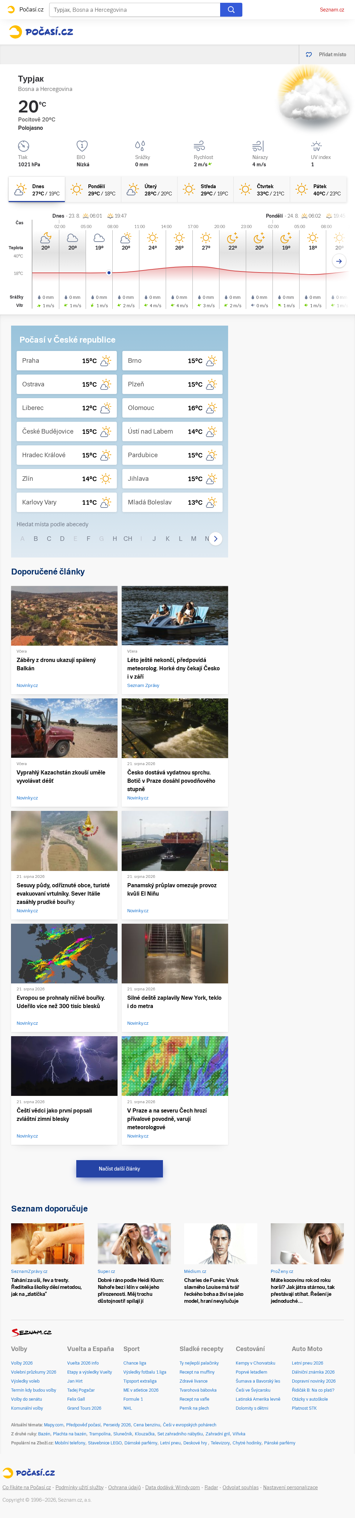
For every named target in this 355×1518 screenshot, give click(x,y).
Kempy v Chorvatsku (255, 1363)
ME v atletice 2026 (140, 1390)
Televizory (220, 1443)
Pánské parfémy (279, 1443)
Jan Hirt (75, 1381)
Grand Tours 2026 (84, 1408)
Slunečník (122, 1434)
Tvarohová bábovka (198, 1390)
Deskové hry (195, 1443)
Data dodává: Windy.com (172, 1487)
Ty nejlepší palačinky (199, 1363)
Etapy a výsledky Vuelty (89, 1372)
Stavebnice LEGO (105, 1443)
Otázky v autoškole (310, 1399)
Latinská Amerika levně (258, 1399)
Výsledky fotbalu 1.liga (144, 1372)
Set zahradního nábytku (180, 1434)
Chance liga (134, 1363)
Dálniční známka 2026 (313, 1372)
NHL (127, 1408)
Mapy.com (53, 1425)
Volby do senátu (26, 1399)
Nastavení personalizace (290, 1487)
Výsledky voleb (25, 1381)
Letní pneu (170, 1443)
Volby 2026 (22, 1363)
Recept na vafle (194, 1399)
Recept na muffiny (197, 1372)
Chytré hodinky (247, 1443)
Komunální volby (27, 1408)
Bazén (44, 1434)
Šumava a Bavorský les (258, 1381)
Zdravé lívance (194, 1381)
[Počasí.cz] (41, 32)
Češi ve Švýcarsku (253, 1390)
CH (127, 538)
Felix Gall (76, 1399)
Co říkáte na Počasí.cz (26, 1487)
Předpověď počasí (83, 1425)
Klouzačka (145, 1434)
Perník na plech (194, 1408)
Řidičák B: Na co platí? (313, 1390)
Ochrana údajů (124, 1487)
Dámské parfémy (140, 1443)
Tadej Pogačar (81, 1390)
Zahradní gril (218, 1434)
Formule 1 (133, 1399)
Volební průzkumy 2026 (33, 1372)
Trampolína (100, 1434)
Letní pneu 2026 (307, 1363)
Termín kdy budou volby (33, 1390)
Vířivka (239, 1434)
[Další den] (339, 261)
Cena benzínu (146, 1425)
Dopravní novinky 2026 (314, 1381)
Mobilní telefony (70, 1443)
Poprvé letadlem (251, 1372)
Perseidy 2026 (117, 1425)
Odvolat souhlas (241, 1487)
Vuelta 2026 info (83, 1363)
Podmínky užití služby (79, 1487)
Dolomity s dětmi (252, 1408)
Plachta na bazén (69, 1434)
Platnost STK (304, 1408)
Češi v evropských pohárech (189, 1425)
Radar (211, 1487)
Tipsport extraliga (140, 1381)
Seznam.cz (332, 9)
